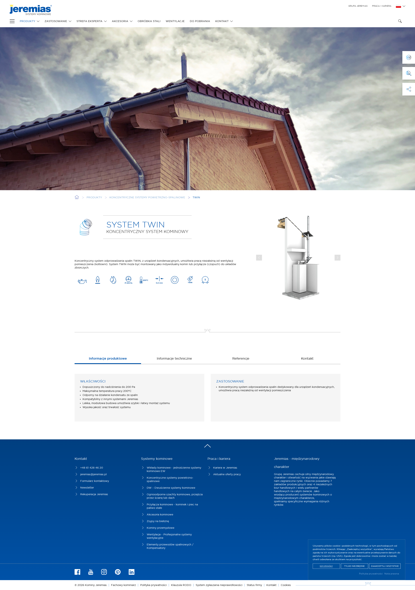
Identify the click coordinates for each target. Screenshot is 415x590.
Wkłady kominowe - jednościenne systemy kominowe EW (174, 469)
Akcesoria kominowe (160, 514)
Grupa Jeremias (358, 6)
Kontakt (222, 21)
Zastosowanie (56, 21)
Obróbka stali (149, 21)
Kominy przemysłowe (160, 527)
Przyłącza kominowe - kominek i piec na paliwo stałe (172, 506)
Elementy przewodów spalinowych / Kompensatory (170, 546)
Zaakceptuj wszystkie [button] (385, 566)
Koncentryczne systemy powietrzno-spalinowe (170, 479)
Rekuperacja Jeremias (94, 494)
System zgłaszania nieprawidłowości (219, 585)
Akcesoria (120, 21)
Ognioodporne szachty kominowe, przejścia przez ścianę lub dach (175, 496)
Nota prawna (391, 573)
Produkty (27, 21)
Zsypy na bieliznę (158, 521)
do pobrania (200, 21)
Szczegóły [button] (326, 566)
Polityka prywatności (371, 573)
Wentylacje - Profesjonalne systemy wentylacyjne (169, 536)
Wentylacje (175, 21)
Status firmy (254, 585)
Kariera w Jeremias (225, 467)
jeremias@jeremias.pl (93, 474)
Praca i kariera (381, 6)
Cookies (286, 585)
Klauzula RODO (181, 585)
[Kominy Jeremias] (31, 13)
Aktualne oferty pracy (227, 474)
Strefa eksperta (89, 21)
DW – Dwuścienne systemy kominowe (171, 487)
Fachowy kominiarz (123, 585)
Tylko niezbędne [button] (354, 566)
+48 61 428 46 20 (91, 467)
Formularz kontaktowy (94, 481)
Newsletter (87, 487)
